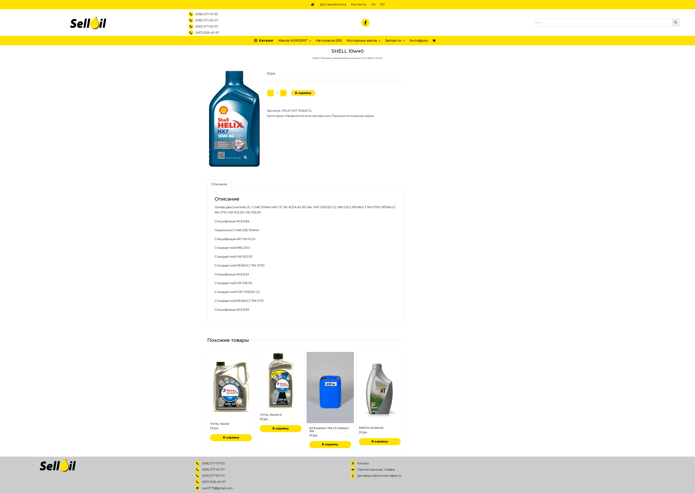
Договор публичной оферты (379, 475)
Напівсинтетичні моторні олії (349, 58)
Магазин (326, 58)
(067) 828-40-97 (207, 32)
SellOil (316, 58)
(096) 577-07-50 (206, 14)
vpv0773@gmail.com (217, 488)
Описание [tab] (219, 184)
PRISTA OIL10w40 (371, 427)
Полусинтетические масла (353, 116)
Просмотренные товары (376, 469)
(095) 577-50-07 (206, 20)
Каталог (363, 463)
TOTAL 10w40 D (271, 414)
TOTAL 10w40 (219, 423)
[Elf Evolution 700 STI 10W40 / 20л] (330, 387)
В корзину (303, 93)
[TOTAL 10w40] (231, 385)
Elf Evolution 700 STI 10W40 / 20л (329, 430)
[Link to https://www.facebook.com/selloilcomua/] (365, 23)
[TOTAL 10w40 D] (280, 381)
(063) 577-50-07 (206, 26)
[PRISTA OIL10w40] (379, 387)
